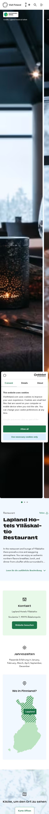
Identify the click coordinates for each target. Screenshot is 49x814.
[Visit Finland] (12, 5)
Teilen (42, 513)
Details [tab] (24, 383)
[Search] (35, 5)
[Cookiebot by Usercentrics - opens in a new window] (34, 375)
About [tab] (40, 383)
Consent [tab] (9, 383)
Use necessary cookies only (24, 437)
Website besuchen (24, 625)
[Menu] (41, 5)
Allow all (24, 429)
